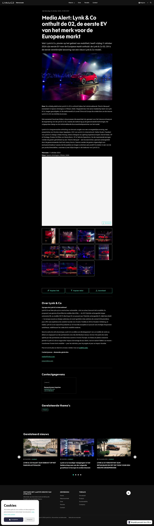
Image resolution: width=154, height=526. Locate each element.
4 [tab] (80, 474)
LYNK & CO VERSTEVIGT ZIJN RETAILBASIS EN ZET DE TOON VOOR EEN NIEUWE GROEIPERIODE (113, 465)
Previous (19, 457)
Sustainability (83, 501)
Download (107, 223)
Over (79, 2)
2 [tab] (75, 474)
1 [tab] (73, 474)
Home (62, 495)
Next (135, 457)
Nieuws (71, 2)
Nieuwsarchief (64, 498)
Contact (95, 2)
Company (45, 409)
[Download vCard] (73, 380)
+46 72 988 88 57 (49, 390)
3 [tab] (78, 474)
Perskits (86, 2)
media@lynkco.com (49, 389)
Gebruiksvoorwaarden (75, 517)
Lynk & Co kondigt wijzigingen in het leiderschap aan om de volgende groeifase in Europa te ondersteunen (75, 465)
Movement (82, 495)
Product (81, 498)
